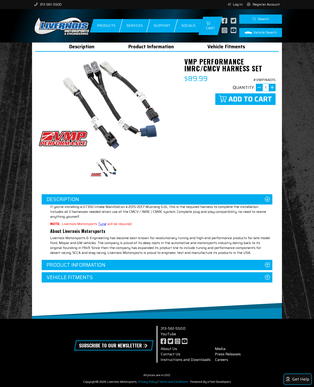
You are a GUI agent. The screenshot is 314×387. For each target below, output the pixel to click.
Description (81, 46)
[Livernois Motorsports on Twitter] (234, 21)
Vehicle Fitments (226, 46)
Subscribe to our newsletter (110, 345)
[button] (260, 19)
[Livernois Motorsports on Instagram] (225, 30)
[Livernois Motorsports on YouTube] (234, 30)
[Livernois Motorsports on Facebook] (225, 21)
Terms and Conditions (173, 381)
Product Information (151, 46)
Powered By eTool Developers (210, 381)
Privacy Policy (147, 381)
